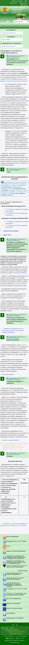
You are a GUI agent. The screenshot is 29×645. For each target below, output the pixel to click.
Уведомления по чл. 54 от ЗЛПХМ (16, 541)
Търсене (14, 3)
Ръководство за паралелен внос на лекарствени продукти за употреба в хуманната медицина (17, 320)
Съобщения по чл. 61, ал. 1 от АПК (17, 589)
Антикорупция (11, 613)
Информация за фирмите (11, 630)
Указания (10, 456)
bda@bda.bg (11, 638)
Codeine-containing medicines (11, 440)
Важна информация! (13, 536)
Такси (8, 172)
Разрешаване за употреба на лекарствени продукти (16, 56)
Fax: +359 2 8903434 (21, 636)
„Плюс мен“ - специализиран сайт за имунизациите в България (16, 594)
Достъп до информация (14, 598)
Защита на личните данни (14, 608)
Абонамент (24, 3)
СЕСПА (8, 546)
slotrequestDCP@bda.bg (19, 273)
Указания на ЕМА (22, 570)
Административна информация (16, 551)
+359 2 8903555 (9, 636)
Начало (12, 628)
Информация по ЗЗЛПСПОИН (15, 618)
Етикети (24, 5)
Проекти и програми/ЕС (13, 603)
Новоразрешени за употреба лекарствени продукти (15, 578)
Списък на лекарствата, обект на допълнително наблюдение (16, 566)
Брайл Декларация (13, 340)
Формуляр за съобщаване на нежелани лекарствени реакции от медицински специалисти (16, 557)
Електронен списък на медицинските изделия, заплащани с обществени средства (14, 584)
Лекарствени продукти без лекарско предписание (14, 573)
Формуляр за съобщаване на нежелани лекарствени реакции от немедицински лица (16, 562)
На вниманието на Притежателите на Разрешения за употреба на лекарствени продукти (17, 61)
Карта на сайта (17, 1)
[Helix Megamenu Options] (8, 21)
